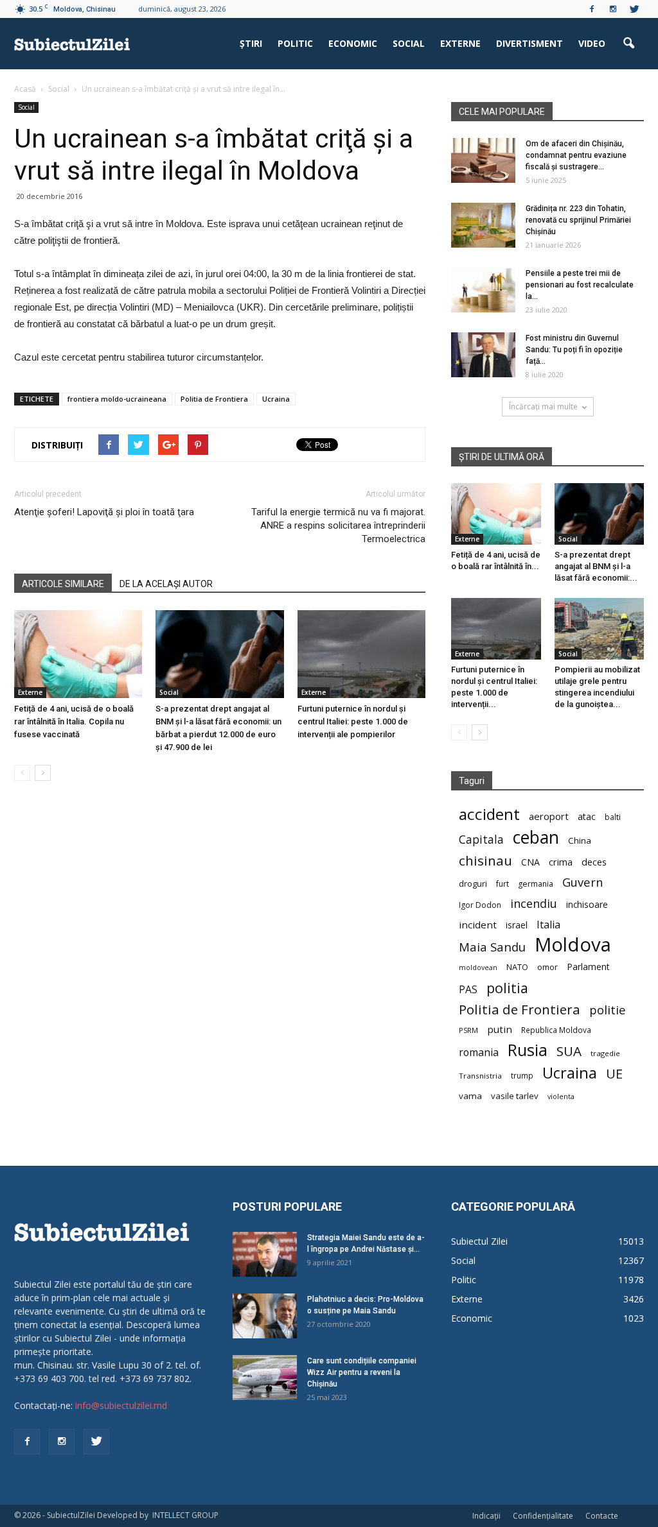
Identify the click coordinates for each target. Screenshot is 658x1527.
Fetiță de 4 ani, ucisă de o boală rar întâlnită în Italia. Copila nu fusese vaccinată (74, 721)
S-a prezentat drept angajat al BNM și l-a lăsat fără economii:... (596, 566)
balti (613, 817)
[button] (628, 43)
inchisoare (587, 904)
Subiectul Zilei (479, 1241)
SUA (569, 1051)
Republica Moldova (556, 1030)
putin (499, 1029)
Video (591, 43)
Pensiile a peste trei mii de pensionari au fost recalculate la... (580, 285)
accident (489, 814)
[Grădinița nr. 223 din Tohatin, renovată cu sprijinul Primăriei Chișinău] (483, 225)
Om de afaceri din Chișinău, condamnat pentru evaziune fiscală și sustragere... (576, 155)
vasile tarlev (514, 1096)
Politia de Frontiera (214, 399)
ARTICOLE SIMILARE (63, 584)
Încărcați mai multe (543, 406)
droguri (473, 883)
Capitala (481, 839)
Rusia (527, 1050)
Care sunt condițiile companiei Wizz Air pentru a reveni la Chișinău (361, 1372)
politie (607, 1009)
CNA (530, 862)
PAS (468, 989)
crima (561, 862)
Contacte (601, 1515)
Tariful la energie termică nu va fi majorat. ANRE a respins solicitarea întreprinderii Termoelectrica (338, 525)
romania (479, 1052)
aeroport (549, 816)
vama (470, 1096)
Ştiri (251, 43)
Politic (295, 43)
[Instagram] (613, 9)
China (579, 840)
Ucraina (276, 399)
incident (478, 924)
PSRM (468, 1030)
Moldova (573, 944)
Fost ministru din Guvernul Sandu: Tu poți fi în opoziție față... (574, 350)
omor (547, 967)
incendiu (533, 903)
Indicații (486, 1515)
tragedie (605, 1053)
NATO (517, 967)
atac (587, 816)
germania (535, 883)
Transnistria (480, 1075)
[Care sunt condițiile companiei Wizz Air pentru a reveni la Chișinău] (265, 1377)
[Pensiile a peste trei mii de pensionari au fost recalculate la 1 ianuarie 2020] (483, 290)
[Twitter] (634, 9)
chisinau (485, 860)
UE (614, 1073)
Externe (460, 43)
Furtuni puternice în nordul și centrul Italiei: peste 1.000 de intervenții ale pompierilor (353, 721)
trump (522, 1075)
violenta (560, 1096)
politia (507, 987)
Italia (548, 925)
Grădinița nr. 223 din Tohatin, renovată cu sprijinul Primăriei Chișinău (578, 220)
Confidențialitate (543, 1515)
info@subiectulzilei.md (121, 1405)
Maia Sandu (492, 946)
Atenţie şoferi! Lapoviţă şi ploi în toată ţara (104, 512)
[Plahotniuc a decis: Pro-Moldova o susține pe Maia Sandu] (265, 1315)
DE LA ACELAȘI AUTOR (166, 584)
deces (594, 861)
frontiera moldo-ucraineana (116, 399)
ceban (536, 837)
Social (409, 43)
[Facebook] (591, 9)
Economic (352, 43)
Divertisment (529, 43)
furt (502, 883)
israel (517, 925)
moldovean (478, 967)
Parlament (588, 966)
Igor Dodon (480, 905)
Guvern (582, 882)
